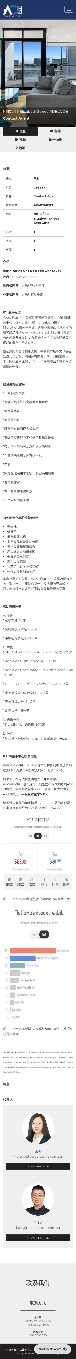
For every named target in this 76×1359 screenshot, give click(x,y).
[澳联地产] (26, 5)
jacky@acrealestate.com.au (38, 1228)
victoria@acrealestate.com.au (38, 1156)
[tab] (20, 131)
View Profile (38, 1166)
